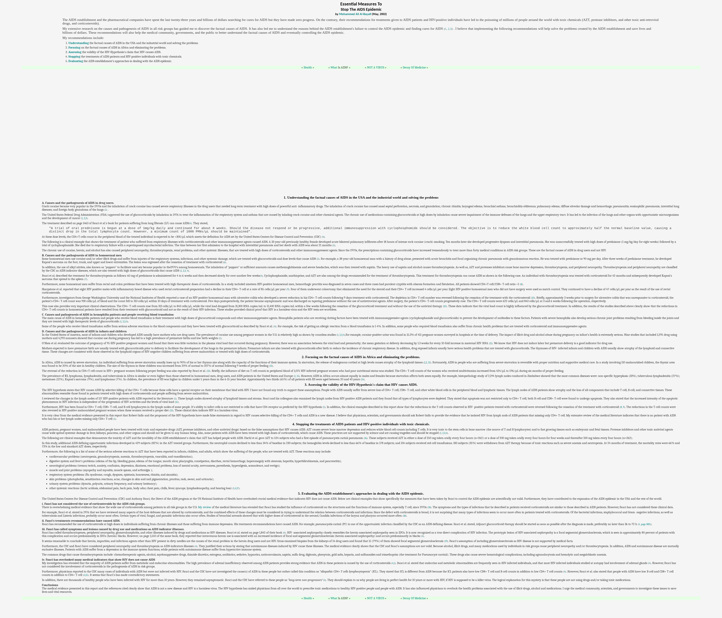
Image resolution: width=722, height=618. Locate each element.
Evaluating (75, 61)
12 (429, 362)
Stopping (74, 56)
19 (446, 541)
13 (208, 371)
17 (238, 488)
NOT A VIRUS (375, 67)
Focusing (74, 47)
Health (308, 67)
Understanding (78, 43)
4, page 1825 (645, 524)
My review (204, 507)
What (334, 67)
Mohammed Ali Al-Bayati (355, 14)
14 (298, 376)
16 (366, 438)
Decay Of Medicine (414, 67)
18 (429, 507)
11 (491, 343)
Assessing (74, 52)
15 (177, 402)
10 (533, 297)
